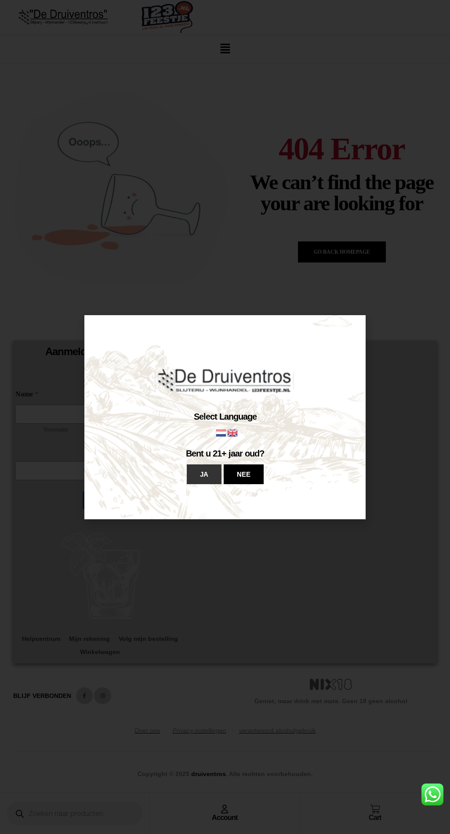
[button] (204, 474)
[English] (233, 432)
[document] (225, 417)
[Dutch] (221, 432)
